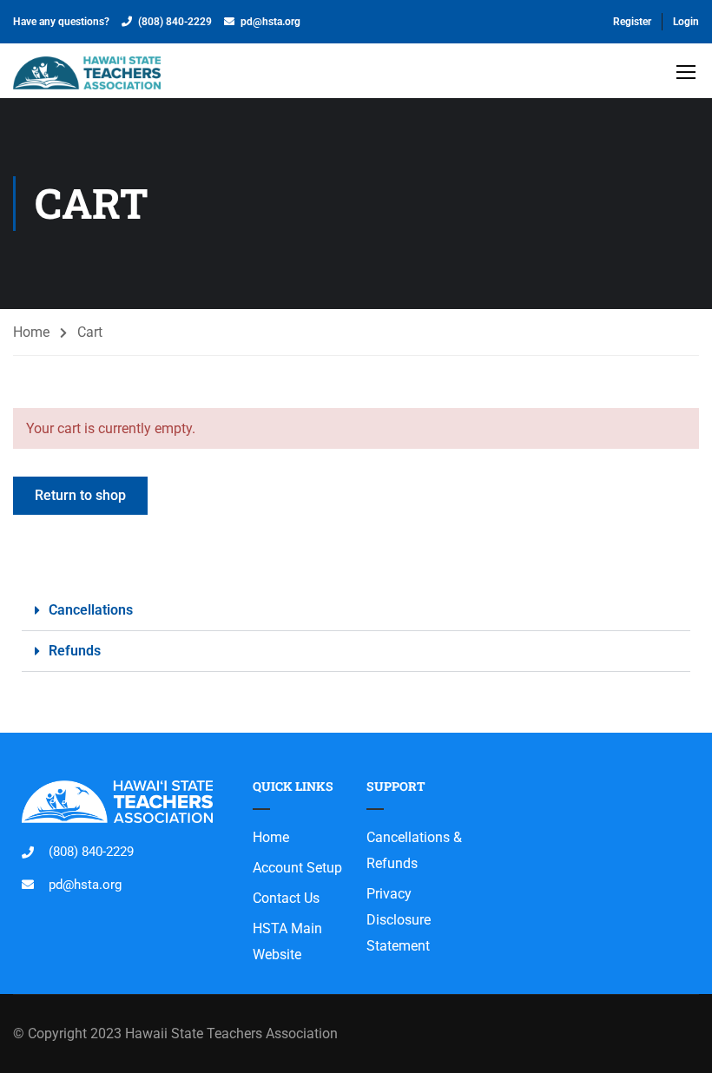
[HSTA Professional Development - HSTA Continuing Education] (87, 75)
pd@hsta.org (270, 22)
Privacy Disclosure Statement (398, 919)
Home (31, 332)
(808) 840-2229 (175, 22)
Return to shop (80, 495)
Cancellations (91, 610)
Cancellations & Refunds (414, 850)
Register (632, 22)
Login (686, 22)
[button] (356, 610)
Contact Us (286, 898)
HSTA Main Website (287, 941)
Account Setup (297, 867)
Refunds (75, 650)
